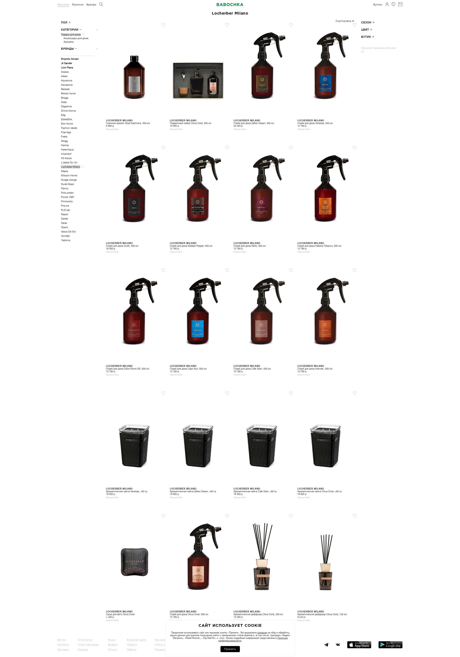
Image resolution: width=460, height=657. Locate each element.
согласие (262, 632)
